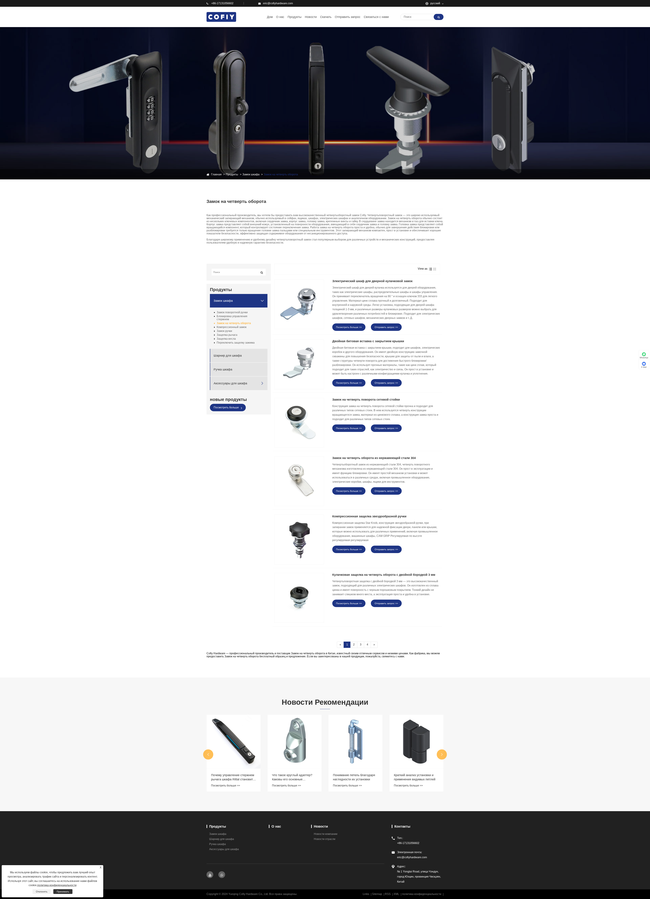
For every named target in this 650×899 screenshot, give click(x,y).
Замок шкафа (250, 174)
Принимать (63, 891)
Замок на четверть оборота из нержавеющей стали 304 (374, 458)
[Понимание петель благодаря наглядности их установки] (294, 742)
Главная (216, 174)
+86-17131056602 (222, 3)
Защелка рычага (227, 334)
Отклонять (41, 891)
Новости (321, 826)
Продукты (232, 174)
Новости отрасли (324, 839)
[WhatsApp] (221, 874)
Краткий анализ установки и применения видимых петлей (353, 777)
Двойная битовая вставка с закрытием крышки (368, 341)
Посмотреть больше (227, 407)
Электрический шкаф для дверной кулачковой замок (372, 281)
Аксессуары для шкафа (230, 383)
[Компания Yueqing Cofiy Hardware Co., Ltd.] (228, 17)
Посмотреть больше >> (349, 327)
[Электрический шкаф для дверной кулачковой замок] (299, 304)
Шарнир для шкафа (228, 355)
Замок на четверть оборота (281, 174)
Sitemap (377, 894)
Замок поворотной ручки (232, 312)
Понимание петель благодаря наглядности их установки (293, 777)
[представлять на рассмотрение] (438, 17)
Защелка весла (226, 338)
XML (396, 894)
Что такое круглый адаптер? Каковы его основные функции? (231, 777)
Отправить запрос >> (386, 327)
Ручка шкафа (223, 369)
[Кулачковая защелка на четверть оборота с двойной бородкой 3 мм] (299, 598)
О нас (276, 826)
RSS (388, 894)
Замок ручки (224, 331)
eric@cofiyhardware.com (278, 3)
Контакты (402, 826)
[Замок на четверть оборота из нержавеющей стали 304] (299, 481)
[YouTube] (210, 874)
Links (366, 894)
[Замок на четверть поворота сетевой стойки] (299, 423)
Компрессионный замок (231, 327)
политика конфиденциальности (421, 894)
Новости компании (325, 833)
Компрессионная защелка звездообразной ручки (369, 516)
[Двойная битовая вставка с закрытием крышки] (299, 364)
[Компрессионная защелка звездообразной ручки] (299, 539)
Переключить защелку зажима (236, 342)
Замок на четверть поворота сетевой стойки (366, 399)
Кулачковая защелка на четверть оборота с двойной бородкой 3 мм (383, 574)
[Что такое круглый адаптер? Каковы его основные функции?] (234, 742)
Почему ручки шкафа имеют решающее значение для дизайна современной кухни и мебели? (415, 777)
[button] (208, 754)
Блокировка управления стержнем (232, 318)
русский (435, 3)
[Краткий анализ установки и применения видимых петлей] (355, 742)
